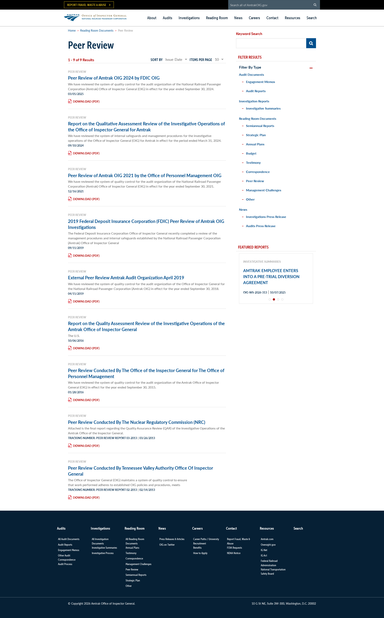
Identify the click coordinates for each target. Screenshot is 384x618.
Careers (254, 17)
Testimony (253, 162)
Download (82, 101)
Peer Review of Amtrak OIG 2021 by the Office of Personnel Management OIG (144, 175)
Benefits (197, 547)
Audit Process (65, 564)
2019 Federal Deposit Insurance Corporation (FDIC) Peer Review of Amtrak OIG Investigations (146, 224)
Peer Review (255, 181)
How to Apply (200, 553)
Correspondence (258, 171)
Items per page (201, 60)
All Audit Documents (68, 539)
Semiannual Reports (260, 125)
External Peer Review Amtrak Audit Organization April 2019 (126, 277)
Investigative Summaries (263, 108)
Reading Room (217, 17)
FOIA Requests (234, 547)
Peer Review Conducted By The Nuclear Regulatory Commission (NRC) (136, 422)
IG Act (264, 555)
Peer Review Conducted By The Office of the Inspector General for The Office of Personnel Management (146, 373)
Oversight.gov (268, 544)
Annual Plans (255, 144)
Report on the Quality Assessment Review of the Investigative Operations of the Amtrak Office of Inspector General (146, 326)
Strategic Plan (256, 135)
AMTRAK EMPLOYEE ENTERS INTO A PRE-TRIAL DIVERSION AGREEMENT (271, 276)
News (238, 17)
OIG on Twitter (167, 544)
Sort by (157, 60)
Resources (292, 17)
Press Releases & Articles (171, 539)
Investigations (189, 17)
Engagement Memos (260, 81)
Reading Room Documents (96, 30)
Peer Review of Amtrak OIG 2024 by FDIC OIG (114, 78)
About (151, 17)
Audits (167, 17)
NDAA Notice (233, 553)
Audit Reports (256, 91)
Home (72, 30)
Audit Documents (251, 74)
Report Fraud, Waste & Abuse (86, 5)
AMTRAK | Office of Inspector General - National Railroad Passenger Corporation (97, 17)
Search (312, 17)
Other (250, 199)
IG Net (264, 550)
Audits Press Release (261, 226)
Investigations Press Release (266, 216)
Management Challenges (263, 190)
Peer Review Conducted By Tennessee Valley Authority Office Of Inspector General (140, 471)
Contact (272, 17)
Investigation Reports (254, 101)
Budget (251, 153)
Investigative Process (103, 553)
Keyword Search (249, 33)
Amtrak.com (267, 539)
